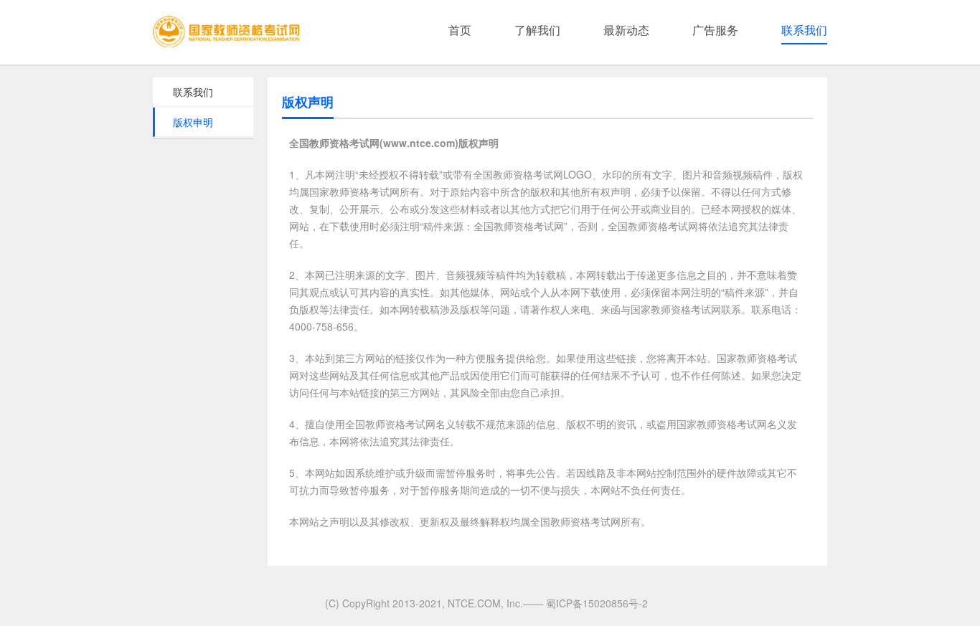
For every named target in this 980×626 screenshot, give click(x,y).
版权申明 (193, 122)
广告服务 (715, 30)
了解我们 (537, 30)
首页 (459, 30)
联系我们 (804, 30)
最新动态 (626, 30)
